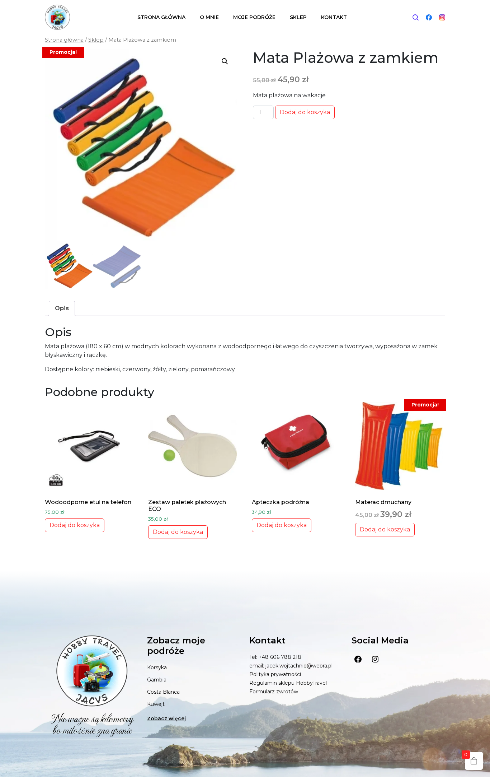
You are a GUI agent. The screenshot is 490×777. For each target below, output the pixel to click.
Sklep (298, 17)
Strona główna (161, 17)
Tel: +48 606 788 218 (275, 657)
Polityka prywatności (275, 674)
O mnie (209, 17)
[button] (224, 61)
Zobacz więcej (166, 718)
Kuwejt (156, 704)
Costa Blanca (163, 692)
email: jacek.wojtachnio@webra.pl (291, 665)
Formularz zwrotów (273, 691)
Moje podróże (254, 17)
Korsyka (157, 667)
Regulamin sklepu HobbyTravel (288, 683)
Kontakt (334, 17)
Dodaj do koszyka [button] (75, 525)
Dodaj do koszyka (305, 112)
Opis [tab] (62, 308)
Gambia (156, 679)
